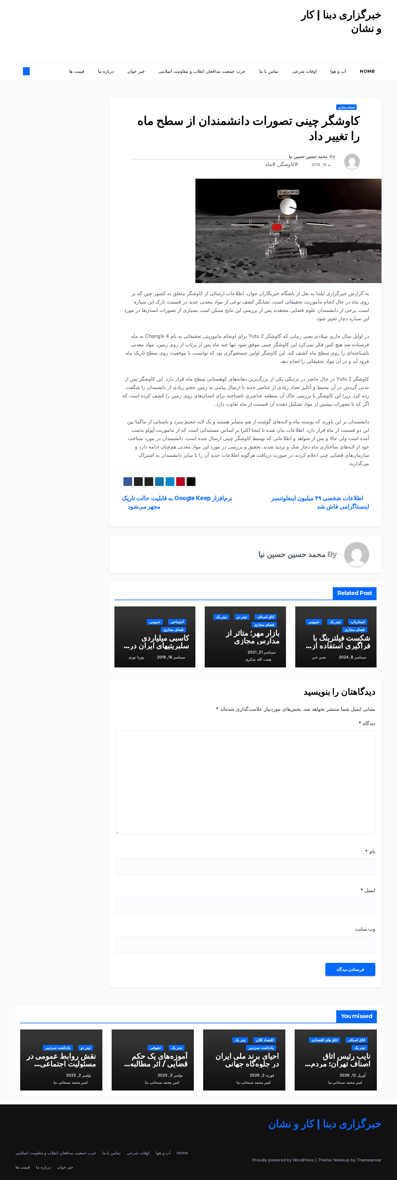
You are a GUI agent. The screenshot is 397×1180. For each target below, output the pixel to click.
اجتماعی (177, 621)
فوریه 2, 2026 (262, 1075)
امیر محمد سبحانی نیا (345, 1082)
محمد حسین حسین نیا (308, 156)
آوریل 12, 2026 (353, 1075)
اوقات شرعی (304, 71)
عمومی (313, 621)
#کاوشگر (288, 164)
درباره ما (106, 71)
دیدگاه (367, 723)
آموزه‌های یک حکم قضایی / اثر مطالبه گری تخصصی (159, 1063)
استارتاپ (358, 621)
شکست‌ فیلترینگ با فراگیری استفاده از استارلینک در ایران (341, 645)
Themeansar (369, 1159)
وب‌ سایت (365, 929)
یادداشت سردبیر (261, 1047)
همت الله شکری (258, 659)
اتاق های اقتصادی (324, 1040)
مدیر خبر (319, 657)
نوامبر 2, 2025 (78, 1075)
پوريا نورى (136, 657)
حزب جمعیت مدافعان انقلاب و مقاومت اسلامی (202, 71)
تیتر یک (335, 621)
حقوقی (155, 1047)
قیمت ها (76, 71)
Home (367, 71)
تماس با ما (269, 71)
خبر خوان (136, 71)
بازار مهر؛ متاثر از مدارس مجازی (253, 636)
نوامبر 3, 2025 (170, 1075)
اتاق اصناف (265, 616)
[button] (31, 71)
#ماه (270, 164)
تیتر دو (242, 616)
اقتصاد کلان (265, 1040)
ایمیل (367, 890)
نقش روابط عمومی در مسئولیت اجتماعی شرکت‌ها (61, 1063)
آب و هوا (338, 71)
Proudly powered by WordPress (283, 1159)
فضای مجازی (346, 107)
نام (370, 851)
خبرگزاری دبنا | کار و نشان (325, 1123)
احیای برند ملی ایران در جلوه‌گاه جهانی (247, 1059)
